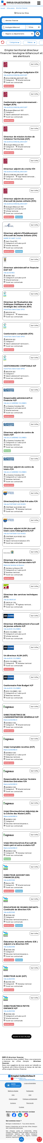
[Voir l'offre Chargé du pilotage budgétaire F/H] (21, 75)
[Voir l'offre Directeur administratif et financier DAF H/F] (21, 272)
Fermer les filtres (23, 13)
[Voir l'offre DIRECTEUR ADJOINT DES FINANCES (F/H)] (21, 879)
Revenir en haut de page (21, 1036)
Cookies (21, 1107)
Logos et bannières (30, 1083)
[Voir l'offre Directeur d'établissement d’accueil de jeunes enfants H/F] (21, 627)
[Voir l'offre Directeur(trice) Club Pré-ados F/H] (21, 502)
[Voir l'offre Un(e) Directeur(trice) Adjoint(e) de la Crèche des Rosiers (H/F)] (21, 814)
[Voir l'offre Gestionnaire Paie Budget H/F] (21, 687)
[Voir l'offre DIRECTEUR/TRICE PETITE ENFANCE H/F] (21, 1011)
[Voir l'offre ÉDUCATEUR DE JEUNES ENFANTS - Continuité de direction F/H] (21, 912)
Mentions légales (13, 1091)
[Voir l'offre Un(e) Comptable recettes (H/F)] (21, 750)
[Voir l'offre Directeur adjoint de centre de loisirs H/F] (21, 437)
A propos (13, 1103)
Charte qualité (13, 1099)
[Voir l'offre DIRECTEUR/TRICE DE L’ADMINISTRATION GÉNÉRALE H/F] (21, 718)
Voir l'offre (34, 64)
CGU (13, 1095)
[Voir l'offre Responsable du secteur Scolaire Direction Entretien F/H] (21, 783)
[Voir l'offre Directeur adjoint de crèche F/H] (21, 171)
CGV (30, 1095)
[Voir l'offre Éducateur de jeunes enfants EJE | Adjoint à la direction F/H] (21, 946)
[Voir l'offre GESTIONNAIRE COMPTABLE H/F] (21, 369)
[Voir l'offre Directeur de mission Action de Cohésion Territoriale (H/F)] (21, 140)
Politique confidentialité (30, 1099)
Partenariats (30, 1091)
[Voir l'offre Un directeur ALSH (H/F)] (21, 658)
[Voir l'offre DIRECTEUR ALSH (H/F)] (21, 978)
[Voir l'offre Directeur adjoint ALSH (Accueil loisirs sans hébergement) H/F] (21, 531)
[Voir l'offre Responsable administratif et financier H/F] (21, 403)
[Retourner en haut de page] (21, 1139)
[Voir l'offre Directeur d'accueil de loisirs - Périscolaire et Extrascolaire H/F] (21, 565)
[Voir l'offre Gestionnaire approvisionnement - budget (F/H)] (21, 107)
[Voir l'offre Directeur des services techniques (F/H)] (21, 596)
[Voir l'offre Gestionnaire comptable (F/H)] (21, 337)
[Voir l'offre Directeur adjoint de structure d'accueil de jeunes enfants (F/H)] (21, 203)
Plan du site (29, 1103)
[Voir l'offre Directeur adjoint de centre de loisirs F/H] (21, 472)
